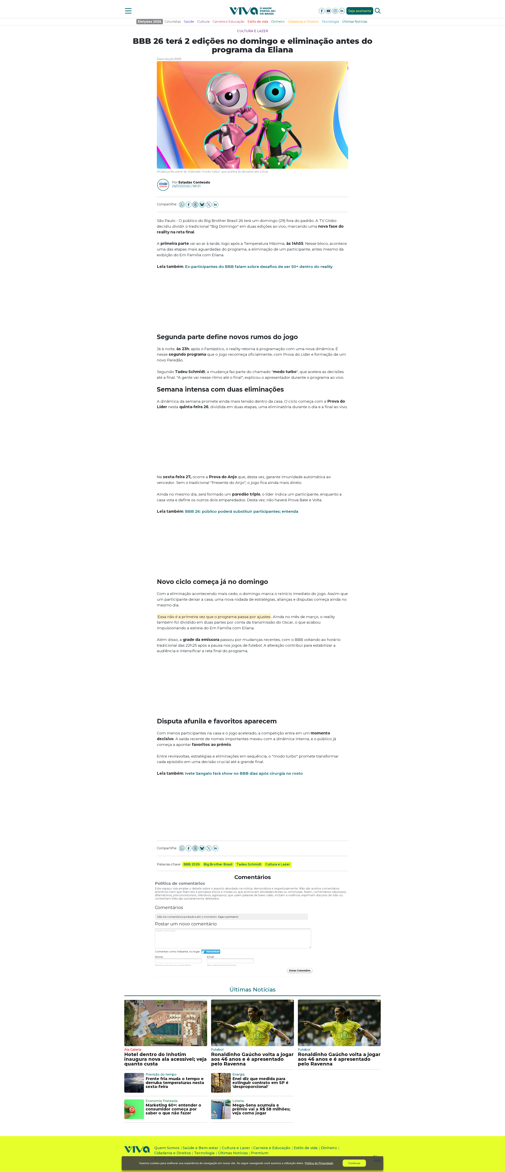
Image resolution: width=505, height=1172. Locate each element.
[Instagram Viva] (335, 10)
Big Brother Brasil (218, 864)
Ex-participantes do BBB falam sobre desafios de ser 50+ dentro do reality (259, 266)
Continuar (354, 1163)
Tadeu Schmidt (248, 864)
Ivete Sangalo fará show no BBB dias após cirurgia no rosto (244, 773)
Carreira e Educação (228, 21)
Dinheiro (278, 21)
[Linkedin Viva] (342, 10)
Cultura (203, 21)
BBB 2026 (192, 864)
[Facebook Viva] (322, 10)
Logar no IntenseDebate (210, 951)
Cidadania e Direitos (303, 21)
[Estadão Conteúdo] (161, 185)
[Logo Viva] (137, 1154)
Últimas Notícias (354, 21)
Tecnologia (330, 21)
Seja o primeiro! (228, 916)
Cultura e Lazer (252, 31)
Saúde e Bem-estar (200, 1148)
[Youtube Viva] (328, 10)
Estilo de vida (258, 21)
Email (210, 956)
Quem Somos (166, 1148)
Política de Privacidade (319, 1163)
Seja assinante (359, 11)
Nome (159, 956)
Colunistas (173, 21)
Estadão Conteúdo (194, 182)
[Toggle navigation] (128, 11)
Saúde (189, 21)
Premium (259, 1153)
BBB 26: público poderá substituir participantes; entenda (241, 511)
